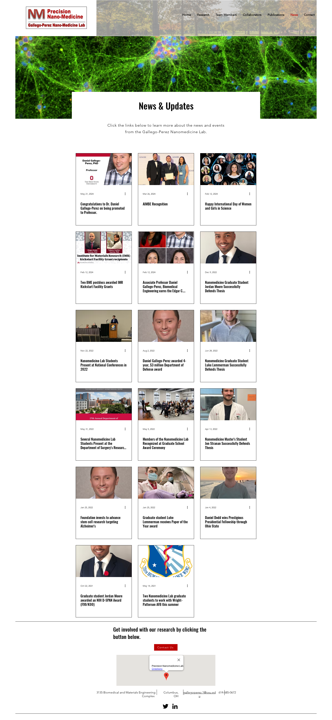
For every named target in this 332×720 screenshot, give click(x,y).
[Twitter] (165, 706)
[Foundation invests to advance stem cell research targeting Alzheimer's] (104, 483)
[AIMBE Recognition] (166, 169)
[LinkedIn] (175, 706)
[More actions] (126, 193)
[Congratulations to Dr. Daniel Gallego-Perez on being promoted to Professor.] (104, 169)
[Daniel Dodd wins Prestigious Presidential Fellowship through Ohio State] (228, 483)
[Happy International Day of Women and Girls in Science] (228, 169)
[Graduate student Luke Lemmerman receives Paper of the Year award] (166, 483)
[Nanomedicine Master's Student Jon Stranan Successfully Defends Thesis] (228, 404)
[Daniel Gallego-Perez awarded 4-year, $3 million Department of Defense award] (166, 326)
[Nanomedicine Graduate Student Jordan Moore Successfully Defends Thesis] (228, 247)
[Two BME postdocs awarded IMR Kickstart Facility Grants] (104, 247)
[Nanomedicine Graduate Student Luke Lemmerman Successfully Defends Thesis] (228, 326)
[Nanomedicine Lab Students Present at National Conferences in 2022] (104, 326)
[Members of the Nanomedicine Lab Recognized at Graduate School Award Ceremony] (166, 404)
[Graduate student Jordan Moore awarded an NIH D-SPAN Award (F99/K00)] (104, 561)
